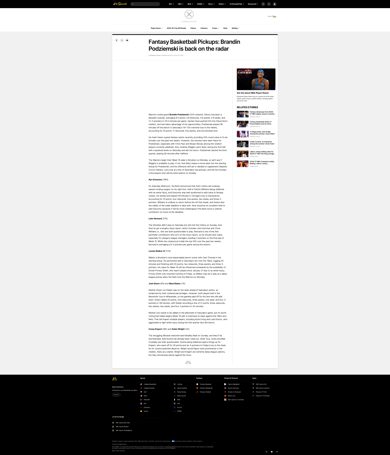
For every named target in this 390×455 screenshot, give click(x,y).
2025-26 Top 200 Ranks (176, 28)
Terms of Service (197, 441)
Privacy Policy (166, 441)
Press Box (151, 441)
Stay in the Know (117, 387)
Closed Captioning (129, 441)
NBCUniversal (123, 444)
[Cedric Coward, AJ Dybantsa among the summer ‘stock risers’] (243, 144)
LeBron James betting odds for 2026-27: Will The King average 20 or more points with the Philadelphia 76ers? (262, 153)
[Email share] (127, 40)
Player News (156, 28)
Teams (214, 28)
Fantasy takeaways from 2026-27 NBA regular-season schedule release (262, 113)
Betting (235, 28)
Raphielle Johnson (155, 55)
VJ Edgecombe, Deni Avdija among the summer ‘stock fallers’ (262, 133)
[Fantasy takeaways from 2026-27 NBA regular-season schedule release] (243, 114)
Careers (120, 441)
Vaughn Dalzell (254, 156)
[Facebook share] (117, 40)
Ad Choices (158, 441)
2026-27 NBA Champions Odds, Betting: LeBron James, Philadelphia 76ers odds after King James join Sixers (262, 162)
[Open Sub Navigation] (173, 3)
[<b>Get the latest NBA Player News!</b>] (256, 79)
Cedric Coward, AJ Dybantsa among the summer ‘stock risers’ (262, 143)
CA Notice (189, 441)
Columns (203, 28)
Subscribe (116, 394)
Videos (193, 28)
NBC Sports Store (143, 441)
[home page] (120, 4)
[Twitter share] (122, 40)
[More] (263, 4)
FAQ (136, 441)
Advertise (114, 441)
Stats (225, 28)
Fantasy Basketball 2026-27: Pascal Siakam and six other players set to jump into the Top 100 (262, 123)
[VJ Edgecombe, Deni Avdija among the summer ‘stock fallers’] (243, 134)
